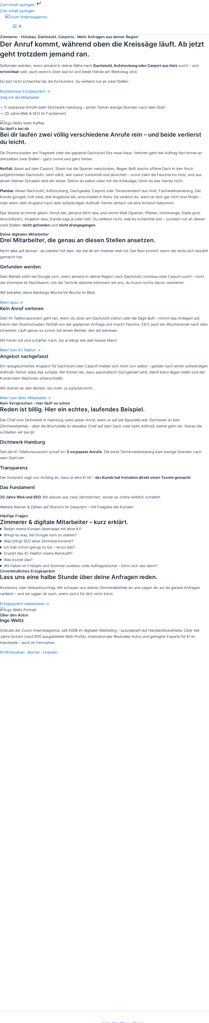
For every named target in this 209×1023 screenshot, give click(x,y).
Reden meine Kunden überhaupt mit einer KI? (43, 529)
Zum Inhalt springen (18, 5)
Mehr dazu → (11, 302)
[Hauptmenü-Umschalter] (17, 26)
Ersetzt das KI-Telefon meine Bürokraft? (38, 553)
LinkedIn (50, 652)
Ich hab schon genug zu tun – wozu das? (39, 547)
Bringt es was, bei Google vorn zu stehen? (40, 535)
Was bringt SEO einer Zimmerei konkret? (38, 541)
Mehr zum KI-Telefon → (20, 350)
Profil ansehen (12, 652)
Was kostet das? (18, 559)
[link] (104, 285)
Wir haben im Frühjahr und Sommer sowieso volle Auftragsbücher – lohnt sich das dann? (80, 566)
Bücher (34, 652)
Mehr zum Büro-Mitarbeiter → (25, 398)
